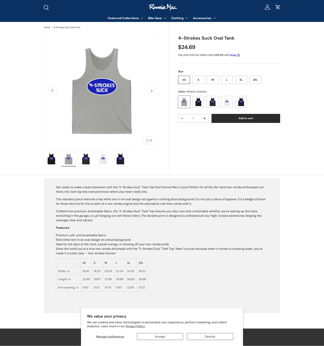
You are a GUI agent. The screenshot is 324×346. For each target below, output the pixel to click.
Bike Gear (155, 18)
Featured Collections (123, 18)
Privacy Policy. (135, 326)
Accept (160, 336)
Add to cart (245, 118)
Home (47, 27)
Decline (210, 336)
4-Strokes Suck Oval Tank (67, 27)
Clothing (177, 18)
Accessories (202, 18)
